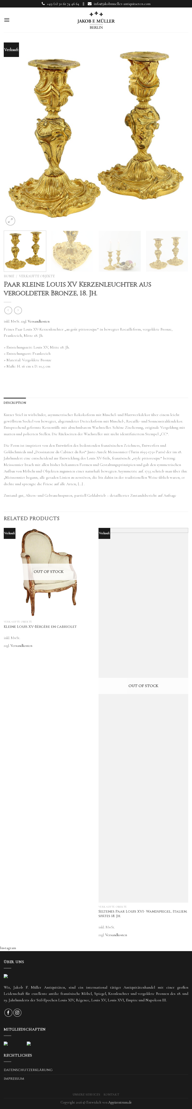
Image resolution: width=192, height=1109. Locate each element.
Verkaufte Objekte (37, 276)
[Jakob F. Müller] (96, 20)
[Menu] (7, 20)
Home (9, 276)
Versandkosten (39, 321)
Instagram (8, 947)
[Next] (178, 136)
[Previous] (13, 136)
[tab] (15, 403)
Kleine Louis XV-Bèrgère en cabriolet (40, 627)
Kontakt (111, 1095)
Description (15, 403)
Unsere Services (86, 1095)
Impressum (14, 1079)
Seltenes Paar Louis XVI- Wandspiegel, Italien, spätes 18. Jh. (142, 914)
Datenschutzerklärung (28, 1070)
